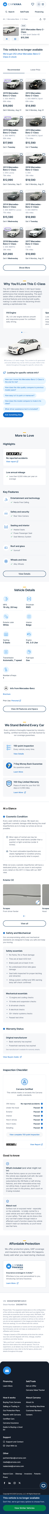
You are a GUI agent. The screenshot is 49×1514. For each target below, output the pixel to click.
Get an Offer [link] (31, 1386)
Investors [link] (28, 1474)
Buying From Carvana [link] (12, 1402)
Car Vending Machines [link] (35, 1406)
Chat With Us (11, 1446)
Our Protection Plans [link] (11, 1410)
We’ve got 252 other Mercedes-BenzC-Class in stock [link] (22, 55)
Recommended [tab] (14, 70)
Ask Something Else (13, 415)
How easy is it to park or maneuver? (19, 395)
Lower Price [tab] (35, 70)
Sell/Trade (24, 12)
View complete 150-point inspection (24, 1134)
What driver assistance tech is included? (21, 409)
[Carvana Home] (7, 1371)
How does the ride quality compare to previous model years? (24, 388)
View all (24, 923)
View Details (24, 574)
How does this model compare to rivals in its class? (23, 402)
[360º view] (6, 39)
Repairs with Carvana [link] (12, 1415)
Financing (39, 12)
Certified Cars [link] (8, 1419)
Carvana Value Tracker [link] (35, 1390)
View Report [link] (35, 1144)
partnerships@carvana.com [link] (14, 1458)
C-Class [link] (25, 19)
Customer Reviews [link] (34, 1410)
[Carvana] (12, 4)
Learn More (18, 772)
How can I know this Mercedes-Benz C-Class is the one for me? (24, 380)
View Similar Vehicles (24, 1508)
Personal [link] (15, 700)
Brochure (6, 694)
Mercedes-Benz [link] (13, 19)
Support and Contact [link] (14, 1442)
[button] (32, 4)
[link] (20, 792)
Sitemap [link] (18, 1474)
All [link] (4, 19)
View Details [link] (19, 754)
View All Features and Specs (24, 709)
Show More (24, 267)
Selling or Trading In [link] (11, 1406)
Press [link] (5, 1477)
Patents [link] (37, 1474)
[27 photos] (15, 39)
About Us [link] (30, 1402)
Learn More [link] (7, 1386)
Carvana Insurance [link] (11, 1423)
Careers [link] (29, 1415)
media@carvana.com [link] (11, 1462)
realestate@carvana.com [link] (13, 1466)
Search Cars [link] (8, 1474)
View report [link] (11, 461)
